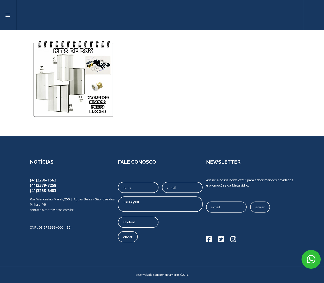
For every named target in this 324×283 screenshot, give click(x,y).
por (162, 275)
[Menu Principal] (8, 15)
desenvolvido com (147, 275)
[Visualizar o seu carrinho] (294, 15)
